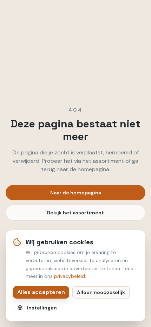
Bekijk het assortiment (75, 212)
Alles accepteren (41, 292)
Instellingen (42, 308)
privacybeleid (69, 276)
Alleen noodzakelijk (101, 292)
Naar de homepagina (75, 192)
